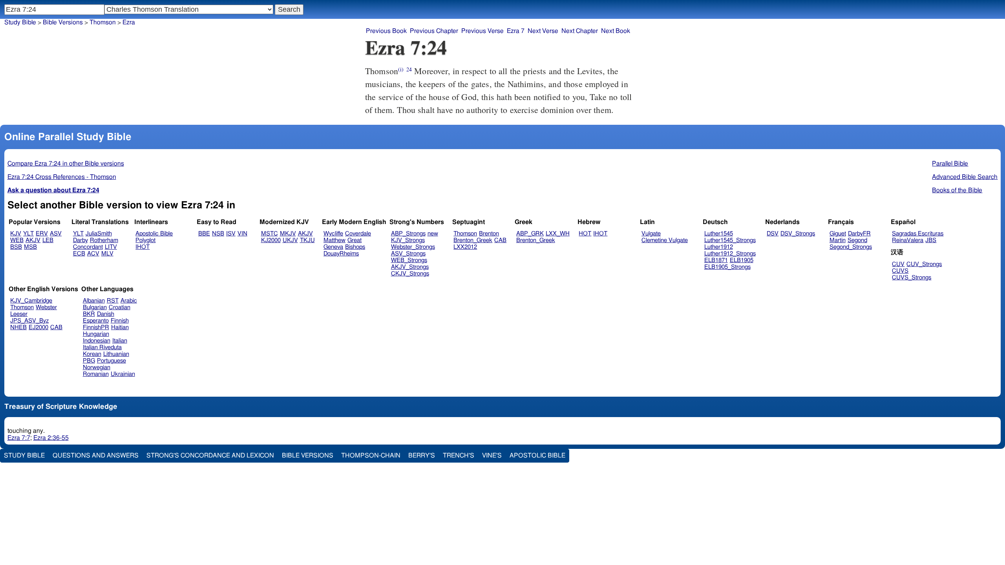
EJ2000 (38, 327)
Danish (105, 314)
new (433, 234)
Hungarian (96, 334)
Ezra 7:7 (18, 438)
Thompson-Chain (370, 455)
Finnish (120, 321)
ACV (93, 254)
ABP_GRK (530, 234)
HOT (585, 234)
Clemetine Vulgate (664, 240)
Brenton (489, 234)
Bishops (355, 247)
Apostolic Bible (537, 455)
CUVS (900, 271)
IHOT (142, 247)
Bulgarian (95, 307)
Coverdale (358, 234)
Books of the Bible (957, 190)
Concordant (88, 247)
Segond (857, 240)
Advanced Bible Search (965, 177)
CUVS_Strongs (911, 278)
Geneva (333, 247)
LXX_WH (558, 234)
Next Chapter (579, 31)
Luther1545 (718, 234)
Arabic (129, 301)
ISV (231, 234)
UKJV (290, 240)
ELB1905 (741, 260)
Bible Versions (63, 22)
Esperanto (96, 321)
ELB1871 (716, 260)
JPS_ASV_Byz (29, 321)
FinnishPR (96, 327)
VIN (242, 234)
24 (409, 69)
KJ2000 (271, 240)
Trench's (458, 455)
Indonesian (96, 341)
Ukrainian (123, 374)
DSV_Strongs (797, 234)
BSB (16, 247)
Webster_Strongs (413, 247)
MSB (30, 247)
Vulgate (651, 234)
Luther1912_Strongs (730, 254)
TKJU (307, 240)
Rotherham (104, 240)
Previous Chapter (434, 31)
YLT (28, 234)
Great (354, 240)
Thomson (103, 22)
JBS (930, 240)
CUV (898, 264)
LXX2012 (465, 247)
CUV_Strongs (924, 264)
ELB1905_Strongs (727, 267)
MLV (107, 254)
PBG (89, 361)
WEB (17, 240)
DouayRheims (341, 254)
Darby (80, 240)
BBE (204, 234)
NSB (218, 234)
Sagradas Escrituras (917, 234)
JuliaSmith (99, 234)
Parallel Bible (950, 163)
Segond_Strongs (851, 247)
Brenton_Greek (472, 240)
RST (113, 301)
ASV (56, 234)
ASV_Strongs (408, 254)
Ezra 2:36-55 (51, 438)
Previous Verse (482, 31)
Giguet (838, 234)
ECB (79, 254)
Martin (838, 240)
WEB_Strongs (409, 260)
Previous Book (386, 31)
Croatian (119, 307)
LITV (111, 247)
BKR (89, 314)
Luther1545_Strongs (730, 240)
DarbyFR (859, 234)
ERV (42, 234)
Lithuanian (116, 354)
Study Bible (20, 22)
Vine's (492, 455)
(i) (401, 69)
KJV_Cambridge (31, 301)
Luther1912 (718, 247)
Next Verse (543, 31)
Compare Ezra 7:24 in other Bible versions (65, 163)
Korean (92, 354)
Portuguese (111, 361)
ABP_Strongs (408, 234)
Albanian (94, 301)
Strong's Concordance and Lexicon (210, 455)
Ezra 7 (515, 31)
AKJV (33, 240)
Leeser (18, 314)
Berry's (421, 455)
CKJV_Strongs (410, 274)
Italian (119, 341)
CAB (500, 240)
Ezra (128, 22)
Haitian (120, 327)
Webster (46, 307)
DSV (772, 234)
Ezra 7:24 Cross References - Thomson (61, 177)
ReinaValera (907, 240)
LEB (47, 240)
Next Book (615, 31)
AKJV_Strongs (410, 267)
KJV (15, 234)
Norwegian (96, 367)
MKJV (288, 234)
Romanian (96, 374)
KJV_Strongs (408, 240)
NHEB (18, 327)
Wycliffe (333, 234)
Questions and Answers (96, 455)
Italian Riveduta (102, 347)
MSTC (269, 234)
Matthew (334, 240)
